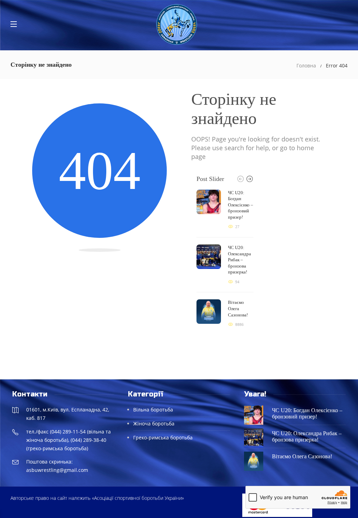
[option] (224, 259)
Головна (306, 65)
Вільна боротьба (153, 409)
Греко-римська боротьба (163, 437)
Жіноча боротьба (153, 423)
